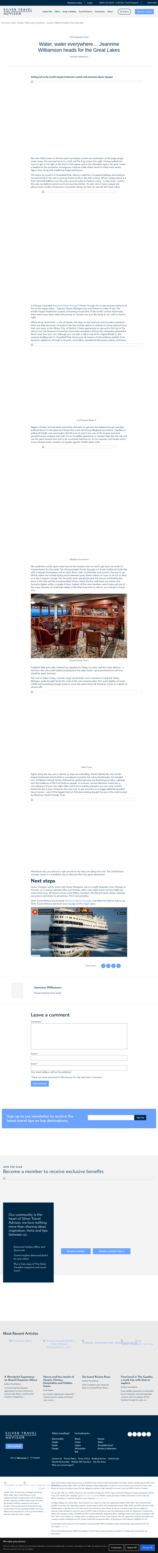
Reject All (132, 1547)
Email (33, 1064)
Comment (37, 1022)
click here (64, 1526)
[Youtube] (144, 1434)
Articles (20, 23)
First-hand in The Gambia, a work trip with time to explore (137, 1380)
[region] (79, 1545)
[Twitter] (139, 1434)
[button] (47, 12)
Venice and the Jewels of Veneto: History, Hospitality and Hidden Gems (58, 1381)
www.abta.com (88, 1496)
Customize (116, 1547)
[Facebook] (130, 1434)
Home (13, 23)
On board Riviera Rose (96, 1376)
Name (34, 1054)
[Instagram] (134, 1434)
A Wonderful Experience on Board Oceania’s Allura (20, 1378)
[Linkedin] (148, 1434)
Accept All (147, 1547)
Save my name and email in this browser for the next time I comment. (67, 1077)
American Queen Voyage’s (65, 305)
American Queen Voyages (78, 900)
